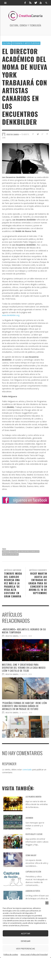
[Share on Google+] (42, 134)
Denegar (25, 941)
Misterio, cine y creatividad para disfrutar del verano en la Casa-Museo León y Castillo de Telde (24, 667)
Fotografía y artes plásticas (26, 43)
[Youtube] (40, 2)
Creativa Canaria (11, 636)
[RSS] (30, 2)
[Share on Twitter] (38, 134)
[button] (47, 903)
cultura (13, 551)
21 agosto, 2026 (25, 636)
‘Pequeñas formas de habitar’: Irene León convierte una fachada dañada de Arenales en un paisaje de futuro (24, 706)
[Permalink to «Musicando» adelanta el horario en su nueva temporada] (25, 650)
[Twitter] (35, 2)
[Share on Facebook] (33, 134)
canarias (6, 551)
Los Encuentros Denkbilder (28, 551)
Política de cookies (11, 954)
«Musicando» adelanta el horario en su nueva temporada (24, 631)
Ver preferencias (25, 948)
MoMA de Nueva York (10, 554)
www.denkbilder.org (10, 315)
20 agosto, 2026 (25, 712)
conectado (27, 769)
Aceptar (25, 933)
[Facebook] (25, 2)
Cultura (6, 43)
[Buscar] (5, 2)
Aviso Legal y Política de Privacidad (34, 954)
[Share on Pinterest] (47, 134)
